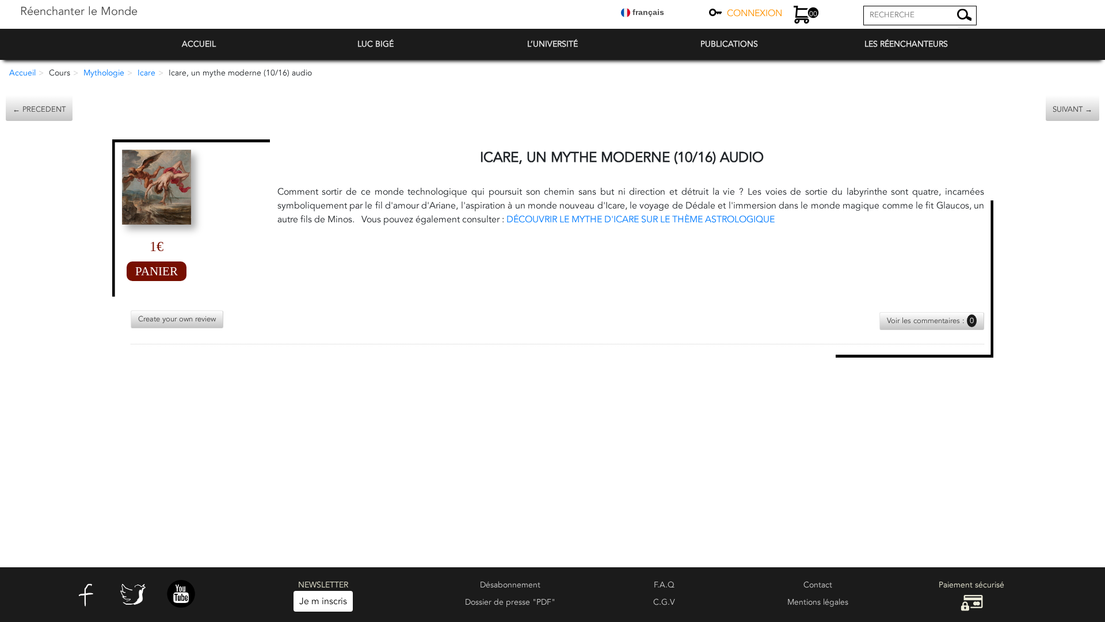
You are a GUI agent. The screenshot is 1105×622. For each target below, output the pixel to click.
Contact (817, 584)
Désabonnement (510, 584)
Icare (146, 72)
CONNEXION (754, 13)
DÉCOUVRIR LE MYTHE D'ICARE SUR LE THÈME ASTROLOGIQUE (640, 219)
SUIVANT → (1072, 109)
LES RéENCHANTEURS (906, 44)
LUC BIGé (375, 44)
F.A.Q (664, 584)
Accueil (22, 72)
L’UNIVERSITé (552, 44)
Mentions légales (817, 602)
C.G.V (664, 602)
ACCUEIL (199, 44)
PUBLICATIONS (729, 44)
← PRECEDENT (39, 109)
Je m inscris (323, 601)
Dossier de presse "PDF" (510, 602)
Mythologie (103, 72)
